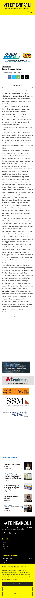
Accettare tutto (17, 584)
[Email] (22, 77)
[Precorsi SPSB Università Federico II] (28, 498)
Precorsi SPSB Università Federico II (11, 497)
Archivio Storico (6, 66)
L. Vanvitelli (8, 473)
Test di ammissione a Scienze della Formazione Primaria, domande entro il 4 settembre (13, 476)
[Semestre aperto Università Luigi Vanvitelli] (28, 508)
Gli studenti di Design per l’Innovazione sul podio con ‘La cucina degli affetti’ (12, 487)
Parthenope (8, 463)
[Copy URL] (27, 77)
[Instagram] (9, 533)
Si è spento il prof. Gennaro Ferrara (12, 465)
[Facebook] (9, 77)
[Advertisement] (17, 34)
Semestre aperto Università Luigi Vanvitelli (13, 507)
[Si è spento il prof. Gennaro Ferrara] (28, 466)
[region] (17, 581)
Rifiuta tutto (17, 594)
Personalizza (17, 589)
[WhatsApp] (18, 77)
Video (5, 495)
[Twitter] (14, 77)
